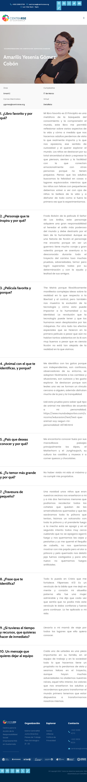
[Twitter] (74, 3)
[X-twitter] (22, 771)
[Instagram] (69, 3)
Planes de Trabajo (33, 737)
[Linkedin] (59, 3)
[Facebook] (64, 3)
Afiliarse (49, 734)
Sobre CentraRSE (32, 731)
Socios (49, 731)
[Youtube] (79, 3)
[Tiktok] (59, 8)
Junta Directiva (31, 734)
